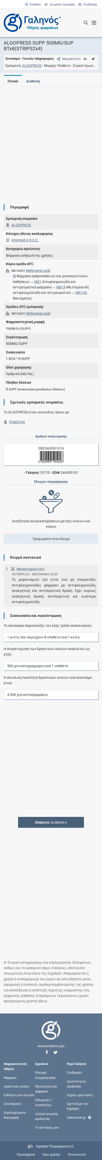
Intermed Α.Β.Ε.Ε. (24, 240)
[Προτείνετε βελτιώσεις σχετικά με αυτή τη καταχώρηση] (93, 59)
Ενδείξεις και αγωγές (19, 1095)
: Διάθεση (51, 822)
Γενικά (13, 81)
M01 (37, 282)
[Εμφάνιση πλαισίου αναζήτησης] (86, 23)
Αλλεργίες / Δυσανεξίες (43, 1102)
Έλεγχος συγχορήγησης (45, 1075)
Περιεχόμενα (26, 1154)
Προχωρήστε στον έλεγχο (51, 539)
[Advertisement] (51, 142)
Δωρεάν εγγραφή (62, 4)
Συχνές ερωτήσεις (80, 1095)
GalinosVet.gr (76, 1117)
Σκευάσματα (12, 1104)
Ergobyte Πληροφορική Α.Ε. (55, 1146)
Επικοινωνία (77, 1154)
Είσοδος (35, 4)
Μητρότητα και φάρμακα (46, 1088)
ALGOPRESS (32, 66)
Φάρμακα (10, 1077)
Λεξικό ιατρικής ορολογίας (46, 1116)
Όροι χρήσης (51, 1154)
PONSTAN (17, 422)
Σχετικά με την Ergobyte (77, 1106)
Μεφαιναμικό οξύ (31, 569)
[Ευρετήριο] (85, 59)
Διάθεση (33, 81)
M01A (61, 287)
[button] (47, 1052)
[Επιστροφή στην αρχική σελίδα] (51, 1035)
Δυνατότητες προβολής (76, 1083)
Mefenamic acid (38, 271)
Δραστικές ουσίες (16, 1086)
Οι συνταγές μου (47, 1127)
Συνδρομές (74, 1072)
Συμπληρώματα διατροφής (15, 1114)
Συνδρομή (89, 4)
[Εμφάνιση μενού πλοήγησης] (94, 23)
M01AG (81, 293)
